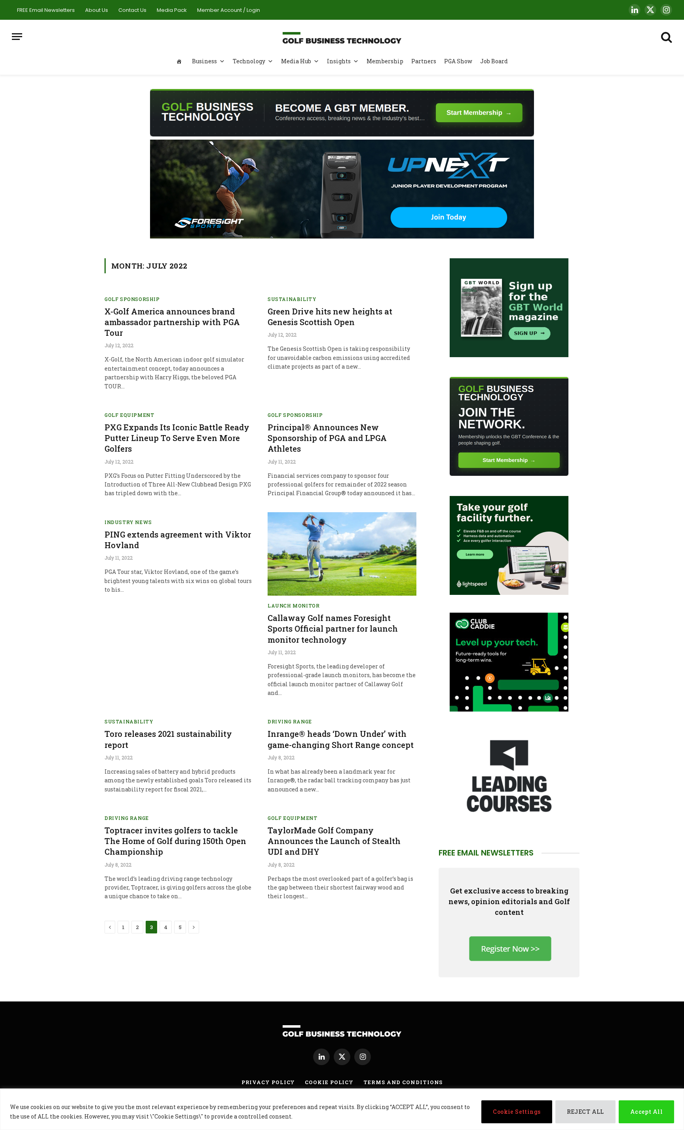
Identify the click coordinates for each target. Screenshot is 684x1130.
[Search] (665, 36)
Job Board (494, 61)
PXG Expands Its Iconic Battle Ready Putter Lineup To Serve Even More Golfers (176, 438)
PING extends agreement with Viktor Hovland (177, 539)
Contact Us (132, 10)
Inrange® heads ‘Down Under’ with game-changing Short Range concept (341, 739)
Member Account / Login (228, 10)
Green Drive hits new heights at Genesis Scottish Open (330, 316)
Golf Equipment (129, 415)
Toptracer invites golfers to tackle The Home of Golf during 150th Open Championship (175, 841)
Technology (249, 61)
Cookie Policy (329, 1082)
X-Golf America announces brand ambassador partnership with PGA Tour (172, 322)
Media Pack (172, 10)
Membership (385, 61)
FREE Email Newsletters (46, 10)
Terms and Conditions (403, 1082)
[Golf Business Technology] (342, 36)
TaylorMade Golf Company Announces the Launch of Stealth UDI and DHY (334, 841)
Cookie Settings (516, 1111)
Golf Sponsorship (132, 299)
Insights (339, 61)
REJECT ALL (585, 1111)
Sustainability (292, 299)
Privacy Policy (268, 1082)
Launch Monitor (293, 605)
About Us (96, 10)
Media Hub (296, 61)
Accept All (646, 1111)
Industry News (128, 522)
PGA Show (458, 61)
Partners (423, 61)
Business (204, 61)
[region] (342, 1109)
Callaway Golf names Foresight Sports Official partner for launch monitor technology (333, 628)
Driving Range (290, 721)
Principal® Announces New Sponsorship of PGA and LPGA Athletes (327, 438)
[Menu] (17, 36)
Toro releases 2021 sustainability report (168, 739)
